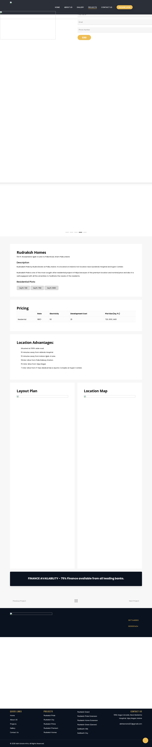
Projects (13, 724)
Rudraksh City (49, 720)
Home (12, 716)
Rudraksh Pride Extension (87, 716)
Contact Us (14, 732)
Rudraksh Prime (50, 724)
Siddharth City (82, 733)
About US (13, 720)
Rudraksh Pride (49, 716)
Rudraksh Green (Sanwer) (87, 725)
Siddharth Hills (82, 729)
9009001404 (133, 626)
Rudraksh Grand (83, 712)
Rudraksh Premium (51, 728)
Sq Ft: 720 (23, 288)
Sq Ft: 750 (37, 288)
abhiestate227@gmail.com (131, 724)
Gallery (12, 728)
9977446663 (133, 620)
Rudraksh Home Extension (87, 720)
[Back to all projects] (76, 600)
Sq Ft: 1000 (51, 288)
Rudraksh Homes (50, 732)
